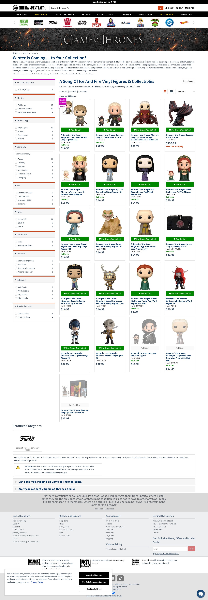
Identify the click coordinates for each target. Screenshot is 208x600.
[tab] (104, 482)
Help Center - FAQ (19, 521)
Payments (110, 536)
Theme (85, 14)
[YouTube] (112, 578)
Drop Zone (63, 521)
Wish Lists (109, 530)
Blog (61, 533)
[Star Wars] (82, 22)
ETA (19, 185)
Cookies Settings (94, 589)
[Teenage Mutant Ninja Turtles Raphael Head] (154, 22)
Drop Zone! (21, 14)
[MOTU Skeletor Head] (111, 22)
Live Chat (16, 527)
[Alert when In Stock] (156, 107)
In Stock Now (166, 14)
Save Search (188, 81)
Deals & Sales (145, 14)
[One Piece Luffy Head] (140, 22)
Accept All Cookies (94, 575)
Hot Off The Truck (65, 14)
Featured (185, 14)
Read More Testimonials (104, 508)
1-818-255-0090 (18, 530)
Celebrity (21, 279)
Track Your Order (112, 521)
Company (125, 14)
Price (19, 211)
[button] (201, 594)
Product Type (104, 14)
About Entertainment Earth (163, 521)
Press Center (157, 530)
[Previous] (14, 22)
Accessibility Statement (102, 596)
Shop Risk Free (147, 560)
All (66, 91)
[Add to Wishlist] (86, 102)
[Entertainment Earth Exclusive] (38, 22)
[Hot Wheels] (184, 22)
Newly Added (41, 14)
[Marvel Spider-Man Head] (96, 22)
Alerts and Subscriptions (115, 527)
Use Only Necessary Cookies (94, 582)
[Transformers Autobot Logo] (67, 22)
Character (21, 253)
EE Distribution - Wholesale (116, 549)
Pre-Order (83, 91)
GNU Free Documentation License (83, 74)
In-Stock (72, 91)
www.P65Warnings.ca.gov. (56, 472)
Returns (109, 524)
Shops (61, 524)
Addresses (109, 533)
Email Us (16, 524)
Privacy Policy (37, 582)
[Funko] (52, 22)
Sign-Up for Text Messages (166, 553)
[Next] (193, 22)
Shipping (109, 539)
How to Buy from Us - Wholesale (165, 524)
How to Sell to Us (159, 527)
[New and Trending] (23, 22)
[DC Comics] (169, 22)
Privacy (89, 596)
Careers (155, 533)
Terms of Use (117, 596)
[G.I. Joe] (125, 22)
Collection (22, 234)
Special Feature (24, 306)
